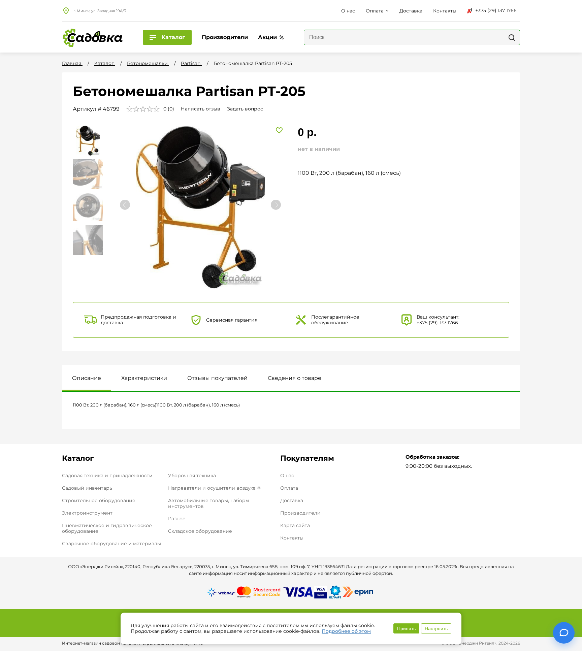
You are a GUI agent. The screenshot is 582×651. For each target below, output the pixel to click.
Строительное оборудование (98, 500)
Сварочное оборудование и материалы (111, 544)
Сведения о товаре (294, 378)
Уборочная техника (192, 476)
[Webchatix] (564, 633)
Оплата (289, 488)
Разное (177, 519)
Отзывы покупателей (217, 378)
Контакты (291, 538)
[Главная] (92, 37)
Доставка (291, 500)
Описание (86, 378)
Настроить (436, 628)
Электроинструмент (87, 513)
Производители (300, 513)
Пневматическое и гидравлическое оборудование (107, 528)
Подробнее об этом (346, 631)
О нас (287, 476)
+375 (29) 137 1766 (496, 10)
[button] (276, 205)
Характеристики (144, 378)
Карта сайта (295, 525)
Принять (406, 628)
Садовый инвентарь (87, 488)
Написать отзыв (200, 109)
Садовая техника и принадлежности (107, 476)
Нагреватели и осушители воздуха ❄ (214, 488)
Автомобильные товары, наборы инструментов (208, 503)
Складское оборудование (200, 531)
